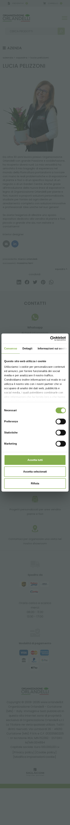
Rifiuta (35, 483)
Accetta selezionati (35, 471)
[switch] (61, 421)
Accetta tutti (35, 459)
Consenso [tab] (10, 348)
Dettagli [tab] (27, 348)
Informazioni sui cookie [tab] (52, 348)
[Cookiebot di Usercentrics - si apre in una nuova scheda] (50, 338)
